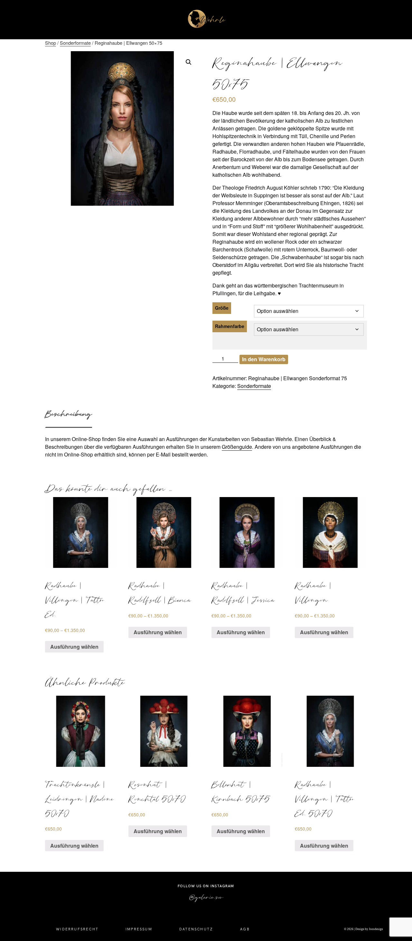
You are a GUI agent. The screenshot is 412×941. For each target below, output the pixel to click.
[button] (188, 62)
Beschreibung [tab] (68, 413)
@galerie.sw (206, 896)
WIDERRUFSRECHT (77, 929)
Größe (222, 308)
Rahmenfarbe (229, 326)
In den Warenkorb (264, 359)
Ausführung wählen (74, 646)
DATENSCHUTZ (196, 929)
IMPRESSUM (139, 929)
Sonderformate (75, 42)
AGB (245, 929)
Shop (50, 42)
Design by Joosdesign (369, 929)
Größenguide (237, 446)
